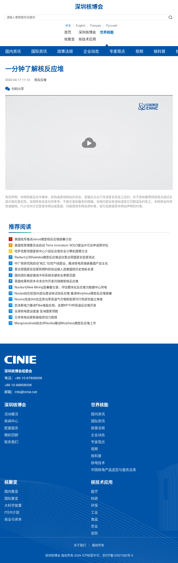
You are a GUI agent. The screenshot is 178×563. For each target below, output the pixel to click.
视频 (139, 52)
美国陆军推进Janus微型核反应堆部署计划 (43, 239)
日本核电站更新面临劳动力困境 (36, 317)
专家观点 (117, 52)
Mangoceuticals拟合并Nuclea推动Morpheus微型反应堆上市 (55, 323)
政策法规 (65, 52)
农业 (94, 526)
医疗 (94, 492)
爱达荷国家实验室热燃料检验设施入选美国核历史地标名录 (54, 269)
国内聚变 (11, 492)
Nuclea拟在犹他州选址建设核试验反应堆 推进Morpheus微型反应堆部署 (63, 293)
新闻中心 (11, 421)
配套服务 (11, 428)
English (80, 25)
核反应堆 (40, 80)
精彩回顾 (11, 435)
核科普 (159, 52)
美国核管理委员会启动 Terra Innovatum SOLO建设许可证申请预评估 (61, 245)
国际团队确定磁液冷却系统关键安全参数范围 (45, 275)
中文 (68, 25)
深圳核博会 (87, 32)
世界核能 (107, 32)
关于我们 (80, 545)
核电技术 (98, 463)
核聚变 (69, 39)
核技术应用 (87, 39)
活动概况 (11, 414)
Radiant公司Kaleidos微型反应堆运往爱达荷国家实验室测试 (55, 257)
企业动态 (91, 52)
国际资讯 (39, 52)
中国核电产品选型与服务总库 (113, 470)
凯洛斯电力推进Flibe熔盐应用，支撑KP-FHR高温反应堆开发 (55, 305)
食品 (94, 519)
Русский (111, 25)
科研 (94, 499)
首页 (67, 32)
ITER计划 (11, 513)
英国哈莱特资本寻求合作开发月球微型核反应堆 (46, 281)
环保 (94, 506)
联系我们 (11, 442)
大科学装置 (13, 506)
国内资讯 (13, 52)
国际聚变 (11, 499)
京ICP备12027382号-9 (117, 555)
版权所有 (98, 545)
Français (95, 25)
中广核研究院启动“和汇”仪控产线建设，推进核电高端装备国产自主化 (61, 263)
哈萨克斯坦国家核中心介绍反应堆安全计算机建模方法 (51, 251)
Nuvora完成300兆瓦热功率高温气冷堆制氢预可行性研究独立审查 (59, 299)
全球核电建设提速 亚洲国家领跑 (36, 311)
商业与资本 (13, 519)
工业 (94, 513)
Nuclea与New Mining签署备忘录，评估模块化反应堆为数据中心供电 (61, 287)
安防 (94, 533)
